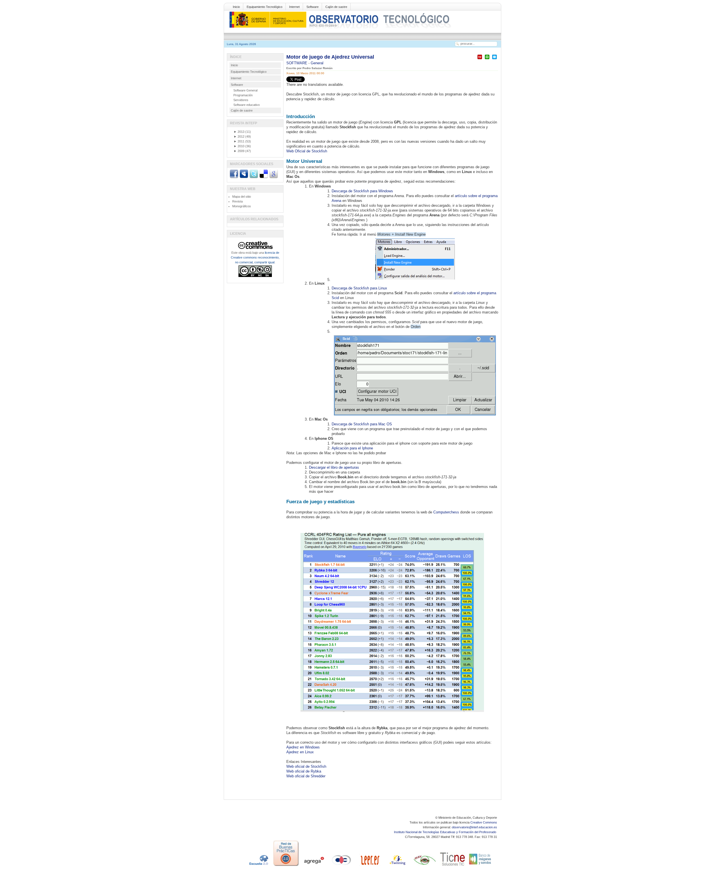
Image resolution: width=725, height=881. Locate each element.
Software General (245, 90)
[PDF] (479, 59)
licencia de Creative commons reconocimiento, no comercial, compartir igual (255, 257)
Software (312, 6)
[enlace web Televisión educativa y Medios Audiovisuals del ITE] (425, 866)
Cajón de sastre (336, 6)
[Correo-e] (494, 59)
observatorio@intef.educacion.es (474, 827)
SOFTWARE (297, 63)
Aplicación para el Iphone (352, 448)
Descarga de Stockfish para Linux (359, 288)
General (317, 63)
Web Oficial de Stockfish (306, 151)
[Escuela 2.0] (258, 866)
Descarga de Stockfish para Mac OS (362, 424)
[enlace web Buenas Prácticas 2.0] (286, 866)
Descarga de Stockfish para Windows (362, 191)
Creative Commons (483, 822)
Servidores (240, 100)
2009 (239, 151)
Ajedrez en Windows (303, 747)
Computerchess (446, 512)
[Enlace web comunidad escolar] (341, 866)
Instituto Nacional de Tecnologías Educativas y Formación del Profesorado (445, 832)
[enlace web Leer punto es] (369, 866)
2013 (239, 131)
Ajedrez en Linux (300, 752)
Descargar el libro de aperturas (334, 467)
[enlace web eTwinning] (397, 866)
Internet (294, 6)
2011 (239, 141)
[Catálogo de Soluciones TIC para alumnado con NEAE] (452, 866)
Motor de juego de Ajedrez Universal (330, 57)
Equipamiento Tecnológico (264, 6)
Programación (243, 95)
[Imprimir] (487, 59)
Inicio (236, 6)
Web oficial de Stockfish (306, 766)
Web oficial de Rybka (303, 771)
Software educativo (246, 104)
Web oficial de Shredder (305, 776)
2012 (239, 136)
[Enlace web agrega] (314, 866)
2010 (239, 146)
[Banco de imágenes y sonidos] (480, 866)
